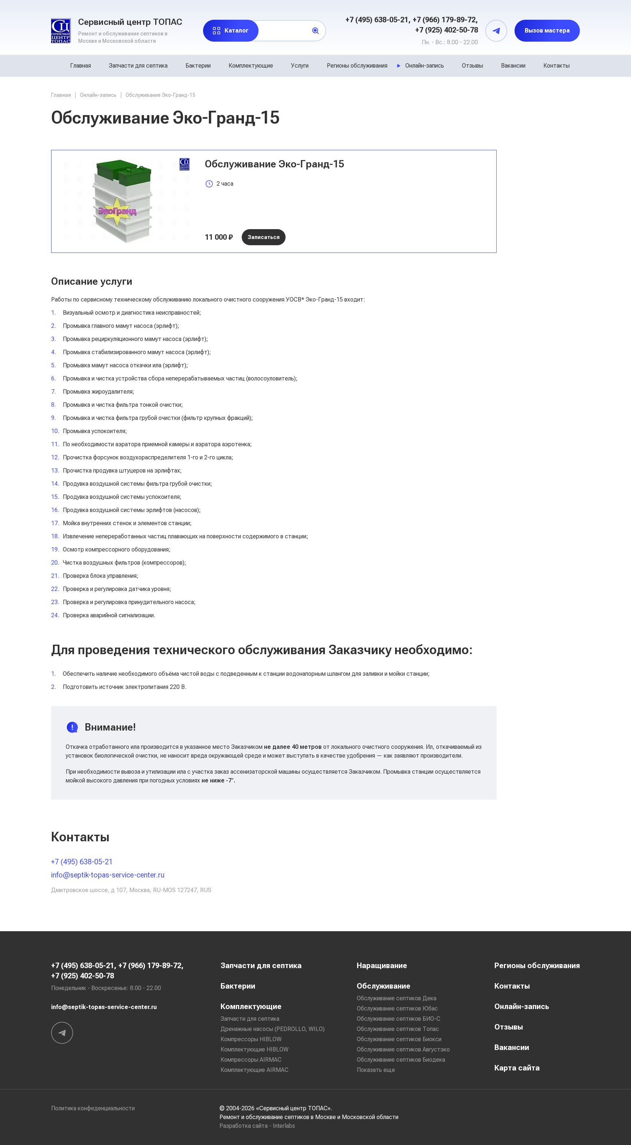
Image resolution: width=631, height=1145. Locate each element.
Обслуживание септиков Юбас (397, 1008)
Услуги (300, 65)
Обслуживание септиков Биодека (401, 1059)
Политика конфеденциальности (93, 1108)
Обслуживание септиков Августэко (403, 1049)
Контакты (556, 65)
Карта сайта (517, 1068)
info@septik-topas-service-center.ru (107, 875)
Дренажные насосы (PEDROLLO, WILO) (273, 1028)
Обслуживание (383, 986)
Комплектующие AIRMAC (254, 1069)
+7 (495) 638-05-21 (376, 19)
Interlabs (284, 1125)
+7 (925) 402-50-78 (446, 30)
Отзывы (472, 65)
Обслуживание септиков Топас (398, 1028)
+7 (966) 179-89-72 (444, 19)
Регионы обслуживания (357, 65)
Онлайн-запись (424, 65)
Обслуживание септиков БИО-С (398, 1018)
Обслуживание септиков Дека (396, 998)
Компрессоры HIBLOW (251, 1039)
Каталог (237, 30)
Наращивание (382, 965)
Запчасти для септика (138, 65)
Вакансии (513, 65)
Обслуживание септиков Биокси (399, 1039)
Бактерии (198, 65)
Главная (80, 65)
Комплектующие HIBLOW (254, 1049)
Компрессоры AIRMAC (251, 1059)
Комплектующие (251, 65)
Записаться (264, 237)
